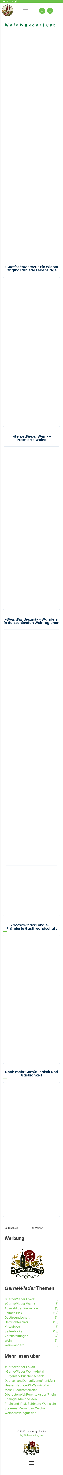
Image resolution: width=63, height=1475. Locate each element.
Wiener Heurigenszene (14, 155)
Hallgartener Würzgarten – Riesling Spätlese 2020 (46, 256)
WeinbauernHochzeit (20, 293)
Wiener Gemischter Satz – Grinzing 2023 (30, 359)
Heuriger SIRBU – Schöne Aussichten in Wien (15, 256)
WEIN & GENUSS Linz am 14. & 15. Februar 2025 (27, 408)
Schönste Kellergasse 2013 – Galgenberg (24, 129)
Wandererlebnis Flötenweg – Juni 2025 (16, 102)
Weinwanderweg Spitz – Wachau (29, 880)
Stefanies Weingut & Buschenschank (43, 102)
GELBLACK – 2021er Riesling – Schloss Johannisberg (30, 232)
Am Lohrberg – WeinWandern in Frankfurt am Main (28, 206)
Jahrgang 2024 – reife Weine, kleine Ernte (24, 53)
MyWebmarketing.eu (31, 1435)
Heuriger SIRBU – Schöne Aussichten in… (31, 903)
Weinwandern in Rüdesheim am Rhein (17, 179)
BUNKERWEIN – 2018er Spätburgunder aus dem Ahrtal (27, 547)
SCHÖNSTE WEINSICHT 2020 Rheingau (45, 179)
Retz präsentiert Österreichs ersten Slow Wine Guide (30, 384)
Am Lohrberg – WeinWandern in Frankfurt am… (28, 787)
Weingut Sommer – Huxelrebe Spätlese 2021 (26, 493)
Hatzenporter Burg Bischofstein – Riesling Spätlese (29, 522)
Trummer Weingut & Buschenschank (21, 78)
